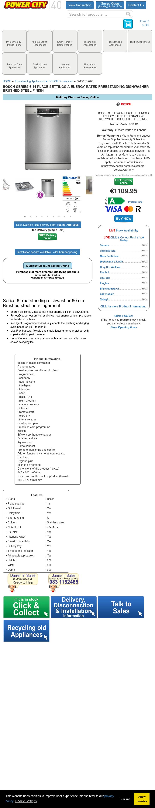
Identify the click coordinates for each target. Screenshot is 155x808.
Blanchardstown (109, 288)
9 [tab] (70, 216)
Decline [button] (125, 798)
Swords (104, 245)
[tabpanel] (48, 188)
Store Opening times (124, 327)
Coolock (105, 277)
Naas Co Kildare (109, 256)
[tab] (14, 41)
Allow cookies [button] (142, 799)
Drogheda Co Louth (111, 261)
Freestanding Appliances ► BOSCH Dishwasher (44, 81)
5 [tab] (48, 216)
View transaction (79, 5)
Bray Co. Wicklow (110, 267)
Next (95, 195)
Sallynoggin (107, 294)
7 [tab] (59, 216)
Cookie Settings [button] (26, 801)
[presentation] (14, 41)
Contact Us (136, 5)
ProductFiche (135, 202)
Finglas (104, 283)
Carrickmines (107, 250)
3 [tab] (36, 216)
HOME (7, 81)
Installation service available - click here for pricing (47, 252)
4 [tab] (42, 216)
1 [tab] (25, 216)
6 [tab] (53, 216)
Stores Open (110, 4)
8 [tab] (65, 216)
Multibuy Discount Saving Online (47, 266)
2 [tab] (31, 216)
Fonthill (104, 272)
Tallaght (104, 299)
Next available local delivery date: (47, 225)
